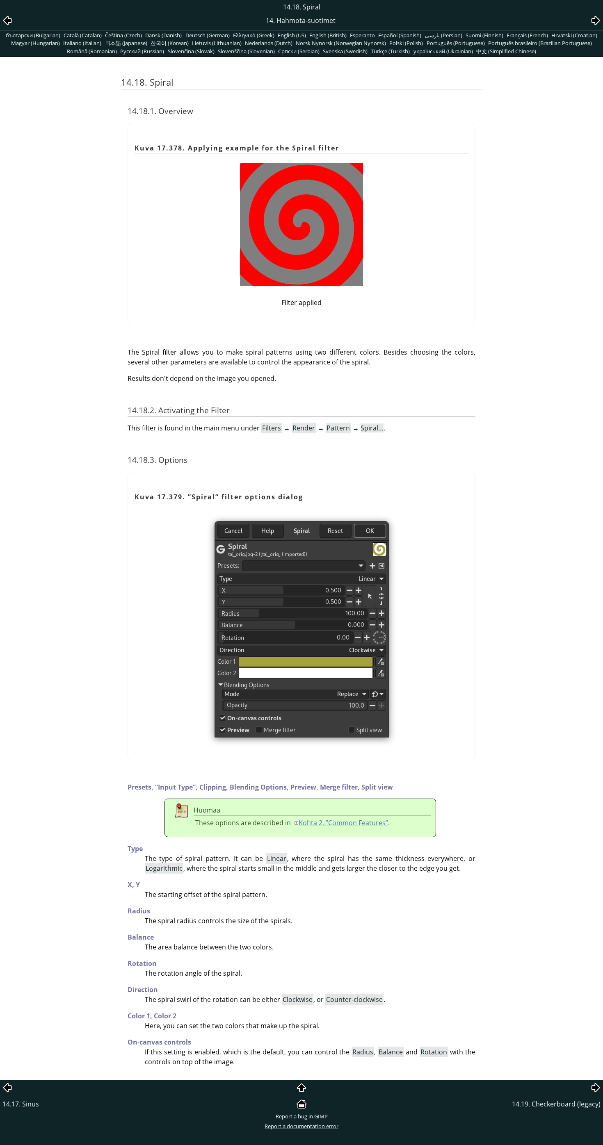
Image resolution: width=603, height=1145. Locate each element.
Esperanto (362, 35)
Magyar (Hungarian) (35, 43)
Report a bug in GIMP (302, 1116)
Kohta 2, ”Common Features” (343, 822)
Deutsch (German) (207, 35)
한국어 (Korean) (170, 43)
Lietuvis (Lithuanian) (217, 43)
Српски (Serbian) (299, 51)
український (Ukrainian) (443, 51)
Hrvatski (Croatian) (574, 35)
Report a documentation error (301, 1126)
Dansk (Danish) (163, 35)
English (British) (328, 35)
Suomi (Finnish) (484, 35)
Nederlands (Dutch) (268, 43)
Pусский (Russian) (142, 51)
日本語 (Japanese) (126, 43)
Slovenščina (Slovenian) (246, 51)
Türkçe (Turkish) (390, 51)
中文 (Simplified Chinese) (506, 51)
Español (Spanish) (399, 35)
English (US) (292, 35)
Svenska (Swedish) (345, 51)
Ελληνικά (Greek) (253, 35)
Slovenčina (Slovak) (191, 51)
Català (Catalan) (83, 35)
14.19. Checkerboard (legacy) (556, 1104)
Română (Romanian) (92, 51)
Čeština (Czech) (123, 35)
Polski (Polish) (406, 43)
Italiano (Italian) (82, 43)
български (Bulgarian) (33, 35)
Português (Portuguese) (456, 43)
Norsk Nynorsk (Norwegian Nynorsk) (341, 43)
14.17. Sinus (20, 1104)
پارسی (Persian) (443, 35)
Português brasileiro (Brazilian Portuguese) (540, 43)
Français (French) (527, 35)
